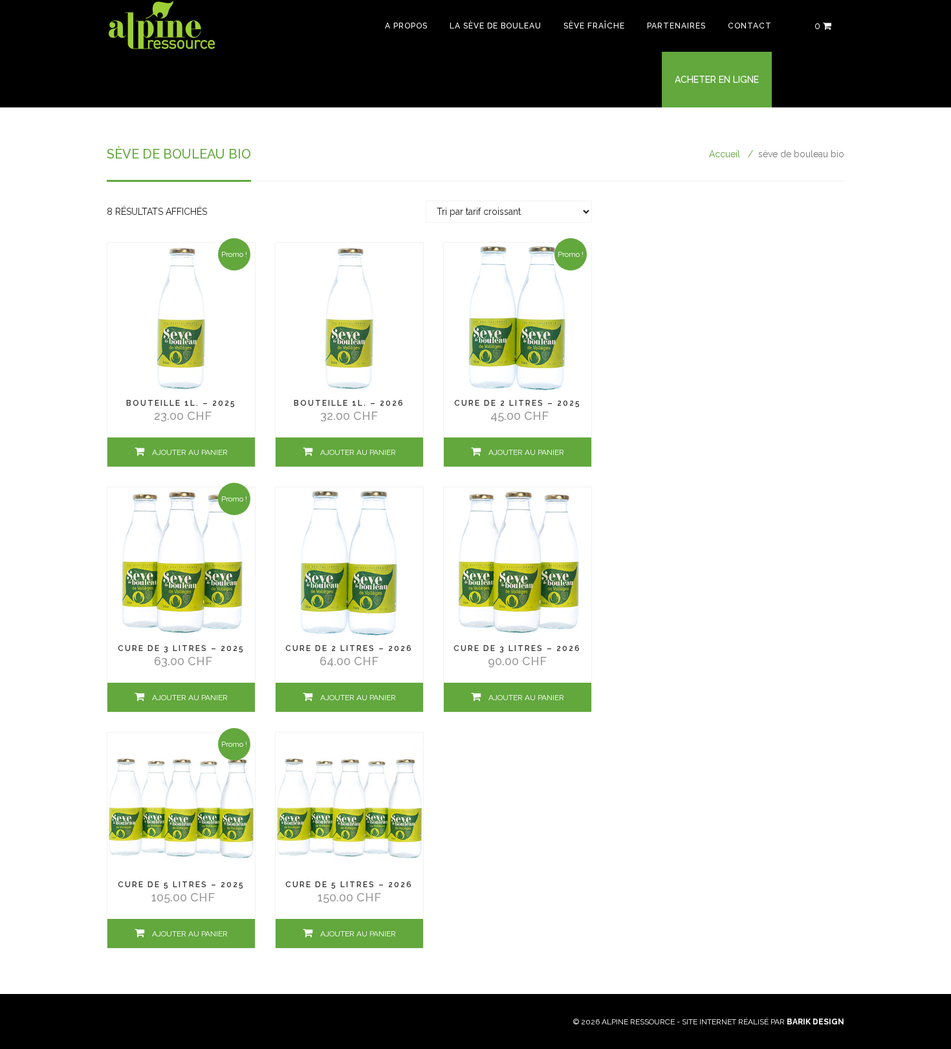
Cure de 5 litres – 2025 (181, 884)
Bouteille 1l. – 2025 (181, 403)
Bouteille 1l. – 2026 (349, 403)
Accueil (724, 154)
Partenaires (676, 25)
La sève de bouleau (495, 25)
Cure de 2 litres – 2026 (349, 648)
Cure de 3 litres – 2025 (181, 648)
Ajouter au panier (190, 452)
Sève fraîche (594, 25)
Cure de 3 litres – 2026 (517, 648)
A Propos (406, 25)
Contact (750, 25)
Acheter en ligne (717, 79)
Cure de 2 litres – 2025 (517, 403)
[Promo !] (181, 318)
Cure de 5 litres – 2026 (349, 884)
